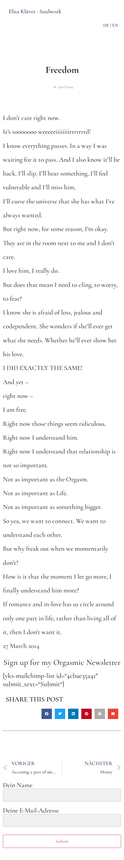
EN (115, 25)
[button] (47, 714)
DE (106, 25)
